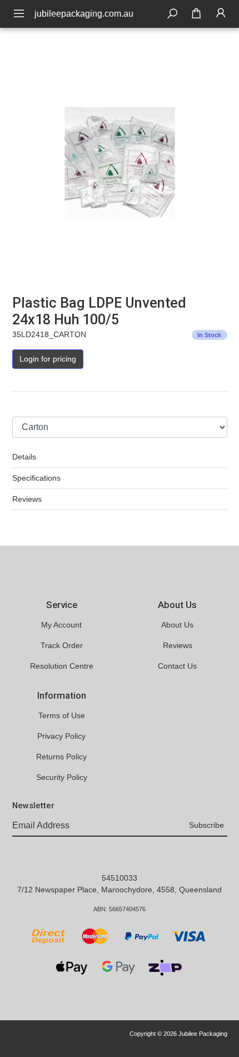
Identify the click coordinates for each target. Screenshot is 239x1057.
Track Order (62, 645)
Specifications (36, 477)
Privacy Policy (61, 736)
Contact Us (177, 665)
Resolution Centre (61, 665)
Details (24, 456)
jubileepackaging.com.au (83, 13)
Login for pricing (47, 358)
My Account (61, 624)
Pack (20, 406)
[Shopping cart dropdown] (196, 14)
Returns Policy (61, 756)
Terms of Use (61, 715)
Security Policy (61, 777)
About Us (177, 624)
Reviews (27, 499)
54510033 (119, 877)
